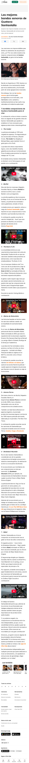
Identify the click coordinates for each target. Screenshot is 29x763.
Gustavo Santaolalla (13, 209)
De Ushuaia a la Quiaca (13, 362)
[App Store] (16, 734)
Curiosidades (4, 36)
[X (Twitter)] (14, 41)
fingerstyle (9, 226)
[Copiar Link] (23, 41)
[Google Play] (6, 734)
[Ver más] (24, 663)
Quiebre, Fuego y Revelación (15, 431)
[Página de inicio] (4, 2)
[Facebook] (5, 41)
